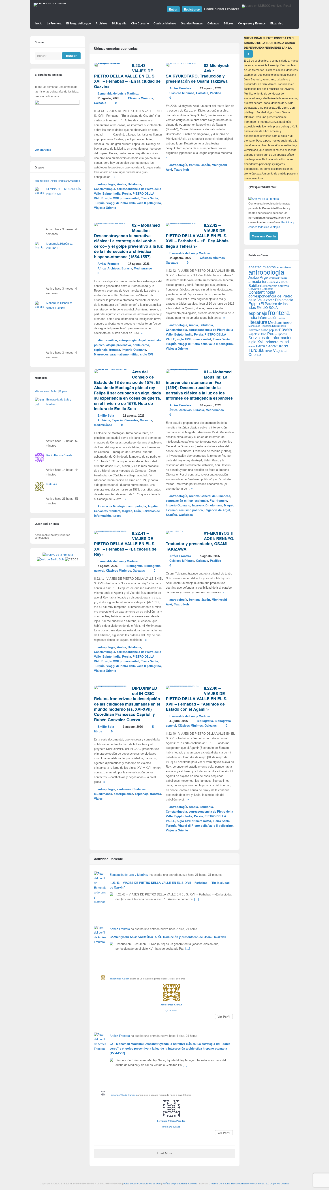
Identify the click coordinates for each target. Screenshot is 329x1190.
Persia (126, 193)
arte (273, 282)
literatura (257, 322)
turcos (117, 515)
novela (285, 329)
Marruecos (101, 354)
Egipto (107, 193)
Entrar (173, 9)
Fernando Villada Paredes (123, 1095)
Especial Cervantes (125, 420)
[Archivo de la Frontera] (50, 2)
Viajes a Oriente (105, 207)
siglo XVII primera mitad (122, 198)
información (267, 318)
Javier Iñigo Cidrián (119, 978)
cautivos (283, 286)
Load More (164, 1153)
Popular (63, 180)
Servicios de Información (270, 338)
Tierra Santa (149, 198)
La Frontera (54, 23)
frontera (194, 165)
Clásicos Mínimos (165, 23)
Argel (142, 340)
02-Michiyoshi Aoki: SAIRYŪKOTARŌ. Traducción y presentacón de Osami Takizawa (198, 73)
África (102, 268)
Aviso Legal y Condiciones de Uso (141, 1183)
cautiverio (124, 789)
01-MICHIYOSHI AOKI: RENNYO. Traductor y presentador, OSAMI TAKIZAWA (200, 541)
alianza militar (107, 340)
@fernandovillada (171, 1126)
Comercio (267, 288)
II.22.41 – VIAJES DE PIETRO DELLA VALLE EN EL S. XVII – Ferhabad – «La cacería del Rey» (126, 543)
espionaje (100, 349)
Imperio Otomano (134, 349)
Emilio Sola (106, 415)
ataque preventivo (118, 345)
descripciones (123, 794)
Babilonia (134, 184)
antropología (106, 184)
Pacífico (215, 93)
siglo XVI (146, 354)
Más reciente (42, 180)
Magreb (127, 511)
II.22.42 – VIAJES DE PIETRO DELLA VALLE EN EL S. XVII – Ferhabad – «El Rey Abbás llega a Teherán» (197, 235)
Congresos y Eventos (252, 23)
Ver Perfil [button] (224, 1016)
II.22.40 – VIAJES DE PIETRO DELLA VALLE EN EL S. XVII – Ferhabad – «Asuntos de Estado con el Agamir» (196, 698)
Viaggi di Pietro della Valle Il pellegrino (133, 203)
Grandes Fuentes (192, 23)
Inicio (38, 23)
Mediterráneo (143, 268)
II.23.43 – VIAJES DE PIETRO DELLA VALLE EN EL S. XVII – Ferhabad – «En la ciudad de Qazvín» (127, 75)
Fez (212, 500)
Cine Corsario (140, 23)
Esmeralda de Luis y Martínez (118, 93)
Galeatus (213, 23)
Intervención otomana (207, 505)
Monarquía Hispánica (259, 326)
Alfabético (74, 180)
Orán (137, 511)
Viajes (98, 798)
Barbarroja (270, 285)
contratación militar (179, 500)
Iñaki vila (51, 484)
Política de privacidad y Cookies (179, 1183)
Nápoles (253, 334)
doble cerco (141, 345)
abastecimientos (262, 267)
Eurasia (127, 268)
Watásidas (186, 514)
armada (282, 277)
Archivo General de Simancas (209, 496)
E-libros (228, 23)
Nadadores (279, 325)
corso (270, 300)
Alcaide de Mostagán (112, 506)
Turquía (99, 203)
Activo (54, 180)
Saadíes (171, 514)
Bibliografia (119, 23)
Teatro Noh (181, 169)
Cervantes (101, 511)
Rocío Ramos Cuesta (59, 455)
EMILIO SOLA (267, 308)
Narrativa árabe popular (263, 330)
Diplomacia (284, 300)
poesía (283, 334)
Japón (205, 165)
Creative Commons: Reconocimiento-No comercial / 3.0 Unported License (249, 1183)
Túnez (268, 351)
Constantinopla (104, 189)
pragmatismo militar (124, 354)
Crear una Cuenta (264, 236)
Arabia (121, 184)
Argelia (153, 506)
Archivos (101, 23)
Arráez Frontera (180, 88)
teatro (251, 346)
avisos (282, 281)
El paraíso (276, 23)
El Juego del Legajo (78, 23)
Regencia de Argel (217, 510)
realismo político (191, 510)
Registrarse (192, 9)
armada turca (259, 282)
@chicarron (171, 1010)
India (116, 193)
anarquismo (283, 267)
